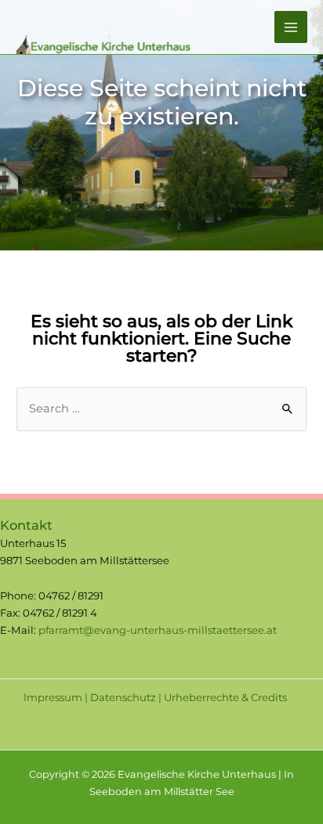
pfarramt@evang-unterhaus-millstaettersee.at (157, 630)
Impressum (53, 697)
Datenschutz (123, 697)
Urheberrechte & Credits (225, 697)
